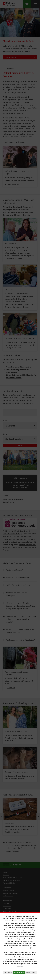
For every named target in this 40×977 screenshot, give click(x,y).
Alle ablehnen (8, 972)
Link (32, 948)
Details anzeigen (31, 972)
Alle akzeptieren (19, 972)
